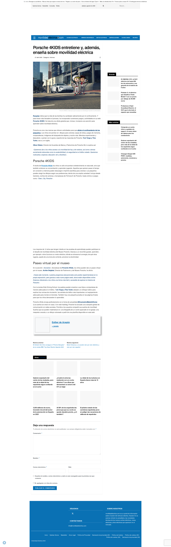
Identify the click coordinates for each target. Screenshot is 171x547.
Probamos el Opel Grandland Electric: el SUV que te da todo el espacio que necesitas (128, 109)
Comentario (37, 433)
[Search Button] (137, 5)
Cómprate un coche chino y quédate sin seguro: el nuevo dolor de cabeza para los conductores (129, 131)
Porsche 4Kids (46, 165)
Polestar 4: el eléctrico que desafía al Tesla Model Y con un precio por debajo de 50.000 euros (128, 96)
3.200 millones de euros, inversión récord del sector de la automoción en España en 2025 (43, 410)
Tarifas (58, 6)
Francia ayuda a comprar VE (121, 1)
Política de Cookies (117, 535)
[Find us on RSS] (108, 6)
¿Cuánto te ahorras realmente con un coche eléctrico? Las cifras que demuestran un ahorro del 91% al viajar (66, 382)
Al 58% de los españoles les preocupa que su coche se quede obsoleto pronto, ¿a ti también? (67, 410)
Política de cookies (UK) (113, 537)
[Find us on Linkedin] (86, 514)
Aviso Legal (72, 535)
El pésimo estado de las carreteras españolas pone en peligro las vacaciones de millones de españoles (90, 410)
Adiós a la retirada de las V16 (107, 1)
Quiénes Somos (37, 6)
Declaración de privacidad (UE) (101, 535)
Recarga (135, 37)
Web (69, 467)
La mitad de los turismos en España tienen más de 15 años (90, 380)
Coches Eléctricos (72, 37)
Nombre (36, 458)
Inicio (46, 535)
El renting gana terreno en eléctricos (138, 1)
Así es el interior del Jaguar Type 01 (90, 1)
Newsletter (45, 6)
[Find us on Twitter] (103, 6)
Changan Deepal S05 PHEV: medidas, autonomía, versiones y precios (129, 157)
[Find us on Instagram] (105, 6)
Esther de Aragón (61, 322)
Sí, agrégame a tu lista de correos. (46, 483)
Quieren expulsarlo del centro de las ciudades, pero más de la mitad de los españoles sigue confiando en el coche (43, 382)
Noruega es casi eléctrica (35, 1)
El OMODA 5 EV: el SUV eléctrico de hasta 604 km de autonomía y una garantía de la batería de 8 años (129, 83)
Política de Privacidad (84, 535)
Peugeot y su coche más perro (73, 1)
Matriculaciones (114, 37)
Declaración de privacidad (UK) (131, 537)
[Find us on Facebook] (100, 6)
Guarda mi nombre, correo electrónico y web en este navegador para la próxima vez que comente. (64, 477)
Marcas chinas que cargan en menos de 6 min (53, 1)
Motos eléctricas (101, 37)
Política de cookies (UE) (132, 535)
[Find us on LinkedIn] (113, 6)
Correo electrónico (40, 467)
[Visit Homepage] (51, 37)
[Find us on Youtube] (110, 6)
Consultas (52, 6)
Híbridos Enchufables (87, 37)
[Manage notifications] (4, 542)
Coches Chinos (126, 37)
